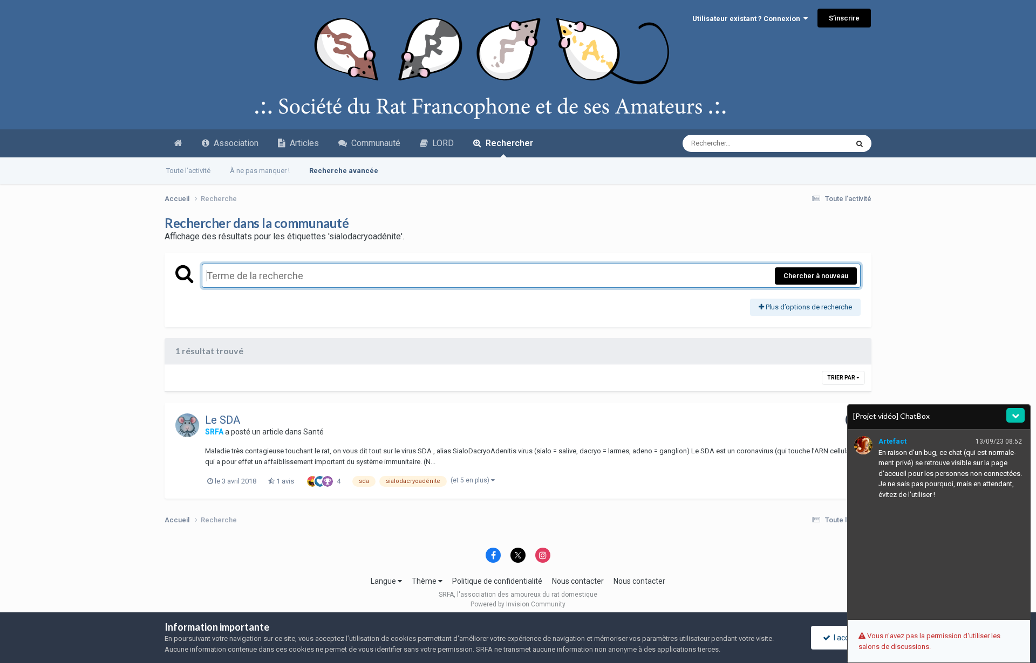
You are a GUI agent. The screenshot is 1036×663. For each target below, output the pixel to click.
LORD (441, 143)
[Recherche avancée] (859, 143)
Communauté (373, 143)
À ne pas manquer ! (260, 171)
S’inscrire (844, 18)
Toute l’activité (188, 171)
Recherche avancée (343, 171)
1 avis (284, 481)
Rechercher (507, 143)
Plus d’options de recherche (808, 307)
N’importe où (814, 143)
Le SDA (222, 419)
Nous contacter (578, 581)
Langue (384, 581)
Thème (425, 581)
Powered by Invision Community (518, 604)
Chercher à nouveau (815, 276)
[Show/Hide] (1015, 415)
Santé (313, 431)
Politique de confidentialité (497, 581)
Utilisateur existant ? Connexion (747, 19)
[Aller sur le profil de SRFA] (187, 425)
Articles (302, 143)
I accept (845, 637)
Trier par (841, 378)
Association (233, 143)
